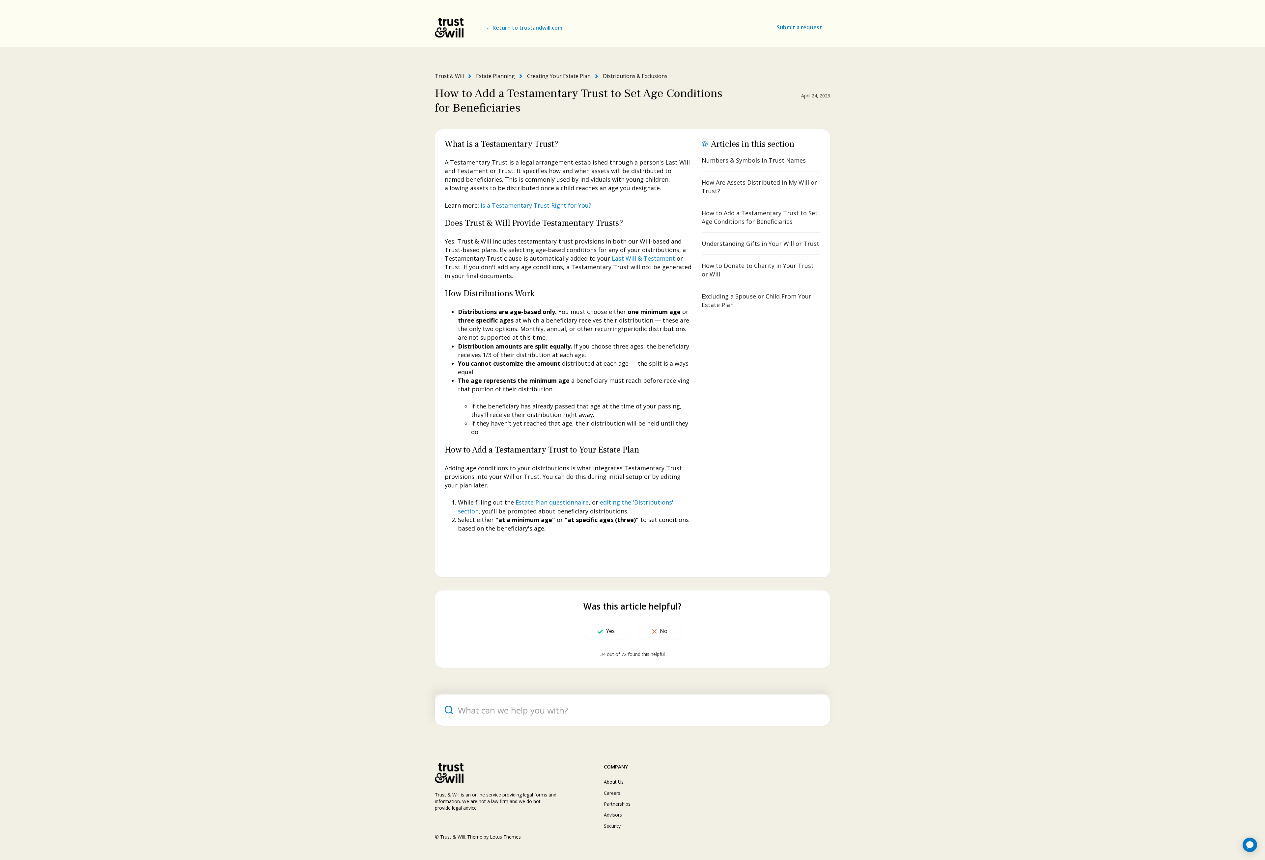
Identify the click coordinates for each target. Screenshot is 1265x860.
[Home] (449, 28)
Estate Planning (495, 76)
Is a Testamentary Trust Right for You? (536, 205)
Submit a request (799, 27)
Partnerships (617, 804)
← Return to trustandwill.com (524, 27)
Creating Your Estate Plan (559, 76)
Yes (610, 631)
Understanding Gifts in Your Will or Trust (760, 244)
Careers (612, 793)
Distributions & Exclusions (635, 76)
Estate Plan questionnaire (552, 502)
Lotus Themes (505, 837)
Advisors (613, 815)
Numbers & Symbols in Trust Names (754, 160)
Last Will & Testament (643, 258)
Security (612, 826)
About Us (614, 782)
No (663, 631)
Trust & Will (449, 76)
